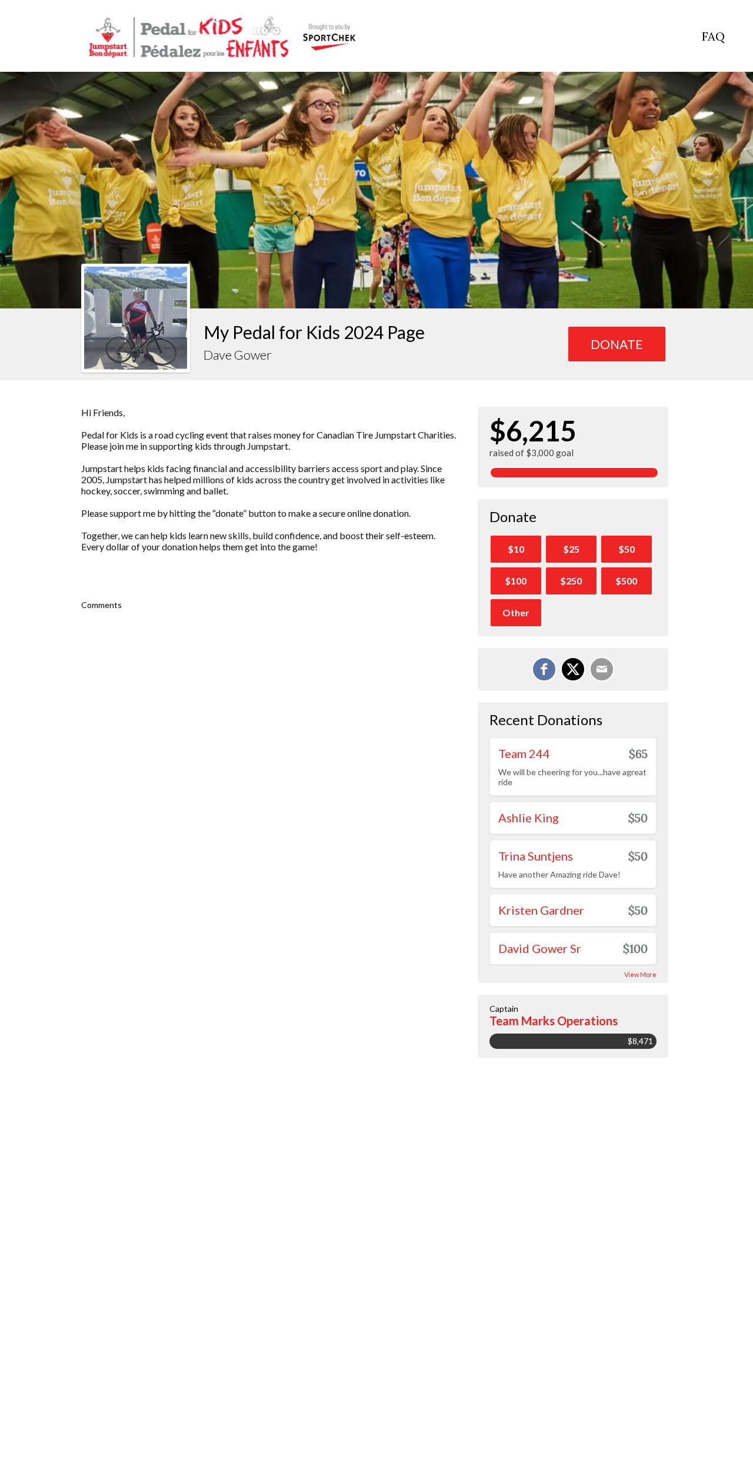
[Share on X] (573, 669)
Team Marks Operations (553, 1021)
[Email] (601, 669)
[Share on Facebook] (544, 669)
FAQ (713, 36)
